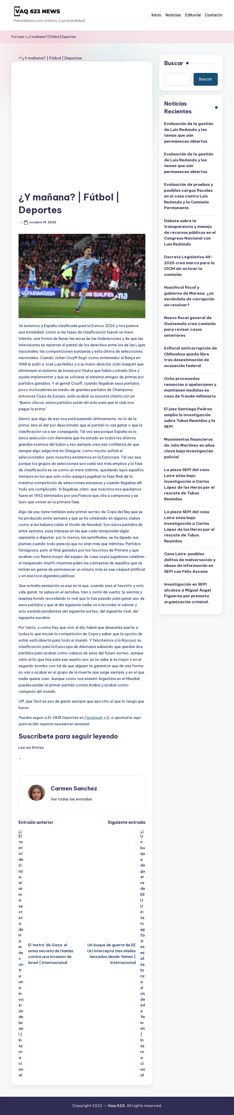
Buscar (173, 63)
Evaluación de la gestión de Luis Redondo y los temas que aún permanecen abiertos (188, 132)
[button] (71, 799)
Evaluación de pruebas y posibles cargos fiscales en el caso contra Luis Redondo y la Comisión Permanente (188, 196)
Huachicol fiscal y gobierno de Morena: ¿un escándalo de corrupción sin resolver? (189, 296)
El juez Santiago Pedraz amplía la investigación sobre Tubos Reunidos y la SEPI (189, 417)
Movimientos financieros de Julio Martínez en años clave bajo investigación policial (189, 448)
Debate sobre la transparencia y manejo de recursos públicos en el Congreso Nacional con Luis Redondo (190, 232)
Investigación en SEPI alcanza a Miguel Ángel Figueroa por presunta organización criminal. (187, 593)
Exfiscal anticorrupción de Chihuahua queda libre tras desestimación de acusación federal (190, 357)
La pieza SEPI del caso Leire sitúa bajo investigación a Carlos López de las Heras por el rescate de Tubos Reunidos (189, 484)
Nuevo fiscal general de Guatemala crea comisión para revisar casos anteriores (190, 326)
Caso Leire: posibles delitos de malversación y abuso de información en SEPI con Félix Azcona (189, 562)
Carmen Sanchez (74, 788)
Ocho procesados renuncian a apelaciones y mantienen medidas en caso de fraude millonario (190, 387)
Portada (17, 37)
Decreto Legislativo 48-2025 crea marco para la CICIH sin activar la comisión (189, 265)
